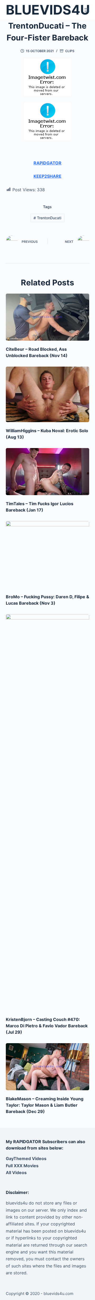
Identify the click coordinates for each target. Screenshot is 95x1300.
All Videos (16, 1172)
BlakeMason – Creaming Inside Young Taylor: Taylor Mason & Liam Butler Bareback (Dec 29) (44, 1105)
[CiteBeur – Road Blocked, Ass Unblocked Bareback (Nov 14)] (47, 317)
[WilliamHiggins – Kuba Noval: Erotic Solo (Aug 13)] (47, 394)
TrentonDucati (47, 218)
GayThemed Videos (26, 1158)
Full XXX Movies (22, 1165)
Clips (69, 51)
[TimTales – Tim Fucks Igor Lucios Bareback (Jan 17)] (47, 471)
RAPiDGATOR (47, 163)
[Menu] (86, 10)
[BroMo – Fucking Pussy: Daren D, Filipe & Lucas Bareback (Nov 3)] (47, 554)
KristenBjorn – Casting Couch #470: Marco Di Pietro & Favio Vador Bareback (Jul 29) (47, 1026)
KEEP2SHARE (47, 176)
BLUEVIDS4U (48, 10)
